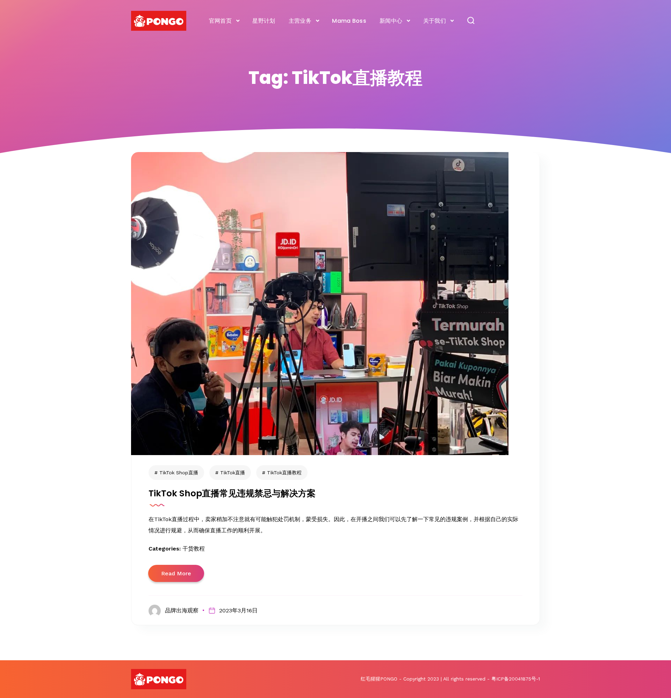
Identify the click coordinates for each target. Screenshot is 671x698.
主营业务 (300, 21)
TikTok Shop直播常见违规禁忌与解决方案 (232, 493)
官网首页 (220, 21)
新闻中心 (391, 21)
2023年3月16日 (238, 610)
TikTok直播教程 (284, 472)
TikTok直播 (232, 472)
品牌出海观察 (182, 610)
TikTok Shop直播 (178, 472)
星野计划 (263, 21)
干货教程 (193, 548)
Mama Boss (349, 21)
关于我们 (434, 21)
